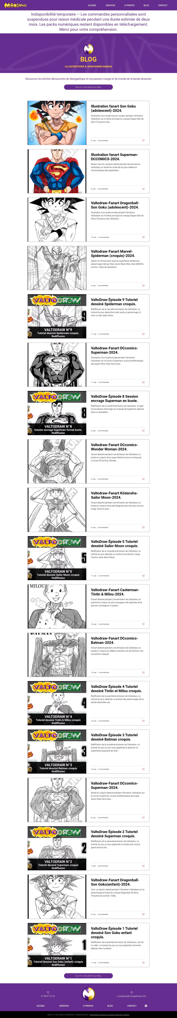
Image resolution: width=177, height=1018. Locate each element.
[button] (110, 5)
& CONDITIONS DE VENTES (118, 1015)
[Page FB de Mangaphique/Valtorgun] (146, 1005)
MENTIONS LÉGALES (98, 1015)
